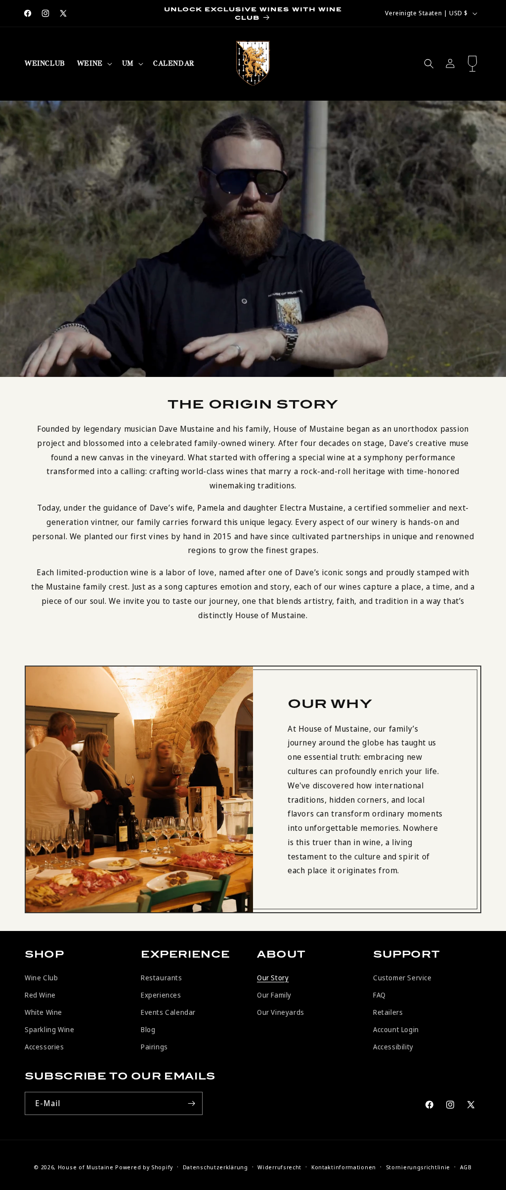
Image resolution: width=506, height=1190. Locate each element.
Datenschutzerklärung (215, 1167)
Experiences (161, 995)
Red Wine (40, 995)
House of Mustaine (86, 1167)
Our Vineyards (280, 1012)
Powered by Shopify (144, 1167)
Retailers (388, 1012)
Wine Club (41, 977)
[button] (93, 63)
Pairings (154, 1046)
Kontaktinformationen (343, 1167)
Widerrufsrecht (279, 1167)
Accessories (44, 1046)
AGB (466, 1167)
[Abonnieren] (191, 1103)
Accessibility (393, 1046)
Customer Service (402, 977)
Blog (148, 1029)
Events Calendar (168, 1012)
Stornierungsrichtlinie (418, 1167)
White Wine (43, 1012)
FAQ (379, 995)
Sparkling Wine (49, 1029)
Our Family (274, 995)
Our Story (273, 977)
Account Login (396, 1029)
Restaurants (161, 977)
